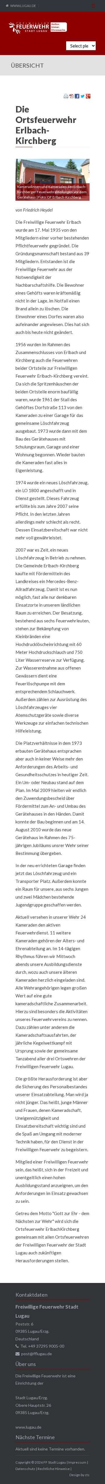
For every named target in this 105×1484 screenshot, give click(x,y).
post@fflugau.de (36, 1353)
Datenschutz (25, 1469)
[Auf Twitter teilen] (82, 96)
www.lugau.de (28, 1427)
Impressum (77, 1462)
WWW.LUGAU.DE (23, 6)
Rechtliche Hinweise (54, 1469)
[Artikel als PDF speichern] (71, 96)
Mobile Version (93, 6)
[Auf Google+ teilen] (88, 96)
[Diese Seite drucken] (66, 96)
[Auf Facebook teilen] (77, 96)
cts (87, 1475)
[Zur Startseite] (38, 28)
